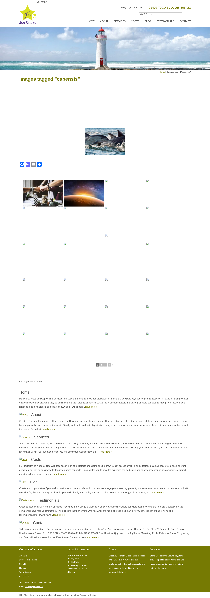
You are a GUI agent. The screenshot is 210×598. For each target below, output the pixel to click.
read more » (91, 407)
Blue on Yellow (66, 1)
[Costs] (23, 460)
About (104, 21)
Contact (185, 21)
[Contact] (24, 523)
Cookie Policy (73, 562)
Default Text (22, 1)
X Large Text (29, 1)
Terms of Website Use (77, 555)
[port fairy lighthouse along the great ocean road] (166, 220)
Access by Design (88, 595)
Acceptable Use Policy (77, 568)
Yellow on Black (61, 1)
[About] (23, 415)
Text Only (41, 2)
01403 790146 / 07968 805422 (170, 7)
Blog (148, 21)
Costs (135, 21)
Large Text (25, 1)
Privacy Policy (73, 558)
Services (120, 21)
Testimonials (165, 21)
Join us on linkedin (189, 14)
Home (91, 21)
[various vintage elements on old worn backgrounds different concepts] (166, 291)
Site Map (71, 572)
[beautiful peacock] (125, 220)
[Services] (24, 437)
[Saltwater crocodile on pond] (43, 220)
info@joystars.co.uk (131, 7)
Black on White (57, 1)
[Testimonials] (26, 500)
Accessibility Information (78, 565)
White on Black (52, 1)
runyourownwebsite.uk (46, 595)
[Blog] (22, 482)
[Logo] (27, 15)
